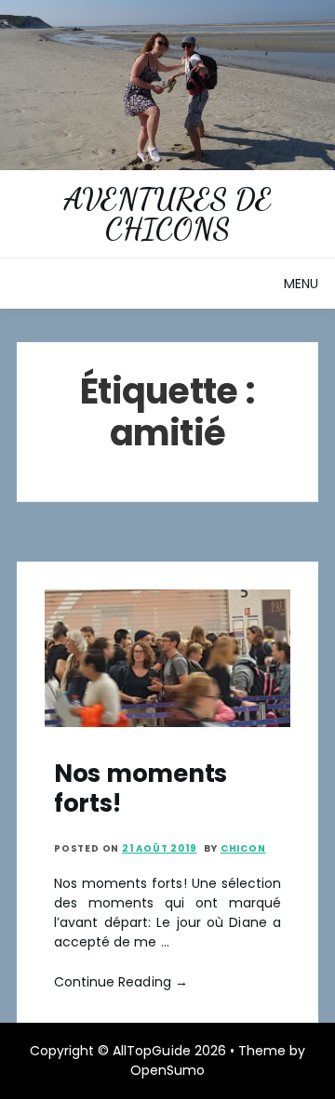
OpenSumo (167, 1070)
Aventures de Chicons (167, 213)
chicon (243, 848)
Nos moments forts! (140, 788)
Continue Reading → (121, 982)
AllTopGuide (151, 1050)
